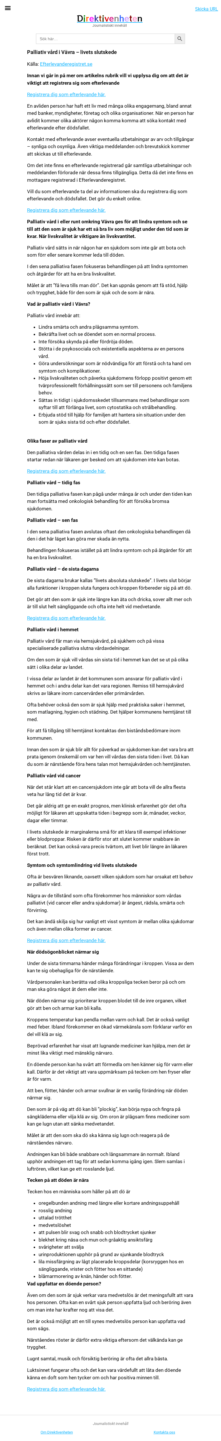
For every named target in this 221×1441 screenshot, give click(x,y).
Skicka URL (206, 9)
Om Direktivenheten (57, 1432)
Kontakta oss (164, 1432)
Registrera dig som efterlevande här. (66, 94)
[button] (7, 7)
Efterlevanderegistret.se (66, 64)
